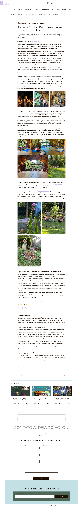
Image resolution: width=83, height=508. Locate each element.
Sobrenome (45, 445)
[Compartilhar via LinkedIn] (24, 371)
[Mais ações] (64, 23)
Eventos (20, 14)
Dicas (25, 14)
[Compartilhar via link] (27, 371)
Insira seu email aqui (19, 493)
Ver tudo (70, 383)
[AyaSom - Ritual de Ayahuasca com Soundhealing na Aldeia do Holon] (62, 391)
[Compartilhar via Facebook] (18, 371)
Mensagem (27, 464)
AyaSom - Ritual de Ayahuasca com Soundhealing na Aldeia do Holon (62, 399)
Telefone (27, 459)
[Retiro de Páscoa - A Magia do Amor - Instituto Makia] (41, 391)
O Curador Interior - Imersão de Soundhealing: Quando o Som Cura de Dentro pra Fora (20, 399)
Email (26, 452)
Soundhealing (55, 14)
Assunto (45, 452)
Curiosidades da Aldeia (44, 14)
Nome (26, 445)
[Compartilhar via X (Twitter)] (21, 371)
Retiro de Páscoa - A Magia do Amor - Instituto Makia (41, 399)
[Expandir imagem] (25, 99)
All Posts (13, 14)
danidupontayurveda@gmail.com (42, 433)
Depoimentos (33, 14)
